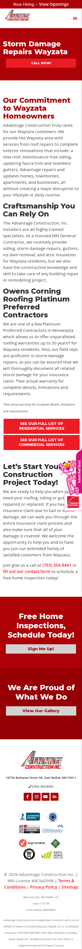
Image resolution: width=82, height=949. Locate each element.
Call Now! (41, 63)
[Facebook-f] (28, 797)
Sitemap (70, 887)
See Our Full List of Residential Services (41, 426)
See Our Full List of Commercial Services (41, 442)
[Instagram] (37, 797)
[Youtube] (46, 797)
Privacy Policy (43, 887)
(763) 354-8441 (56, 565)
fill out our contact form (26, 571)
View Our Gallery (41, 710)
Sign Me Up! (41, 648)
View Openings (54, 4)
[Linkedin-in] (55, 797)
